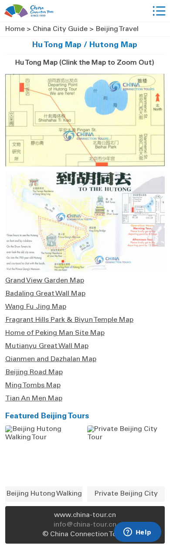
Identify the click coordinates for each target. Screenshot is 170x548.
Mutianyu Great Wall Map (46, 346)
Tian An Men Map (33, 398)
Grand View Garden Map (44, 280)
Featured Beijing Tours (47, 416)
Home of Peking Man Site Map (55, 333)
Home (15, 29)
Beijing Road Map (34, 372)
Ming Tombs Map (33, 385)
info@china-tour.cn (85, 524)
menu (159, 10)
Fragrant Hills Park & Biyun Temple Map (69, 320)
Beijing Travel (117, 29)
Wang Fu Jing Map (35, 306)
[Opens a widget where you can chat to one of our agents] (137, 533)
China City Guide (60, 29)
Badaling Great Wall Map (45, 293)
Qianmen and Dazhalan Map (50, 359)
